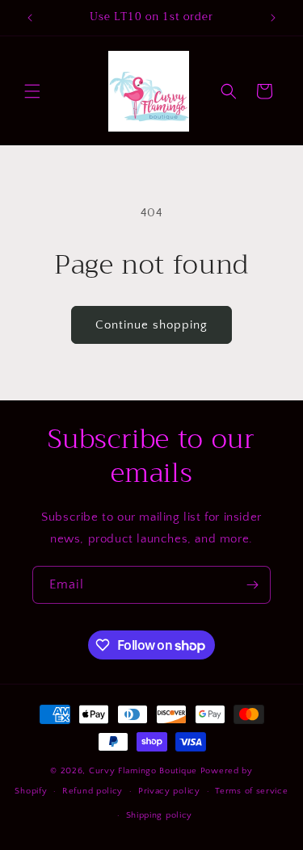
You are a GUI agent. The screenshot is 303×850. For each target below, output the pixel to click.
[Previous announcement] (30, 18)
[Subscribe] (252, 585)
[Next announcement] (273, 18)
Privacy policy (169, 791)
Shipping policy (159, 815)
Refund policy (92, 791)
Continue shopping (151, 325)
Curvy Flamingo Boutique (144, 771)
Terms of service (251, 791)
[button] (32, 91)
